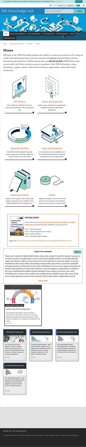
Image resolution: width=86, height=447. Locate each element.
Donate (55, 5)
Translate (30, 43)
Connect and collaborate (17, 33)
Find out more (59, 1)
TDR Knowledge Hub (17, 11)
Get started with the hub (16, 43)
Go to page (9, 323)
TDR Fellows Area (9, 38)
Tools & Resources (62, 33)
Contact (37, 43)
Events (72, 33)
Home (6, 33)
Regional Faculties (19, 148)
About (5, 43)
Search (79, 11)
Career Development (33, 33)
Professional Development (18, 309)
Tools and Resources (52, 148)
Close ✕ (77, 252)
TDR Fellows (19, 102)
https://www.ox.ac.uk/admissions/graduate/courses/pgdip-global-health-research (44, 241)
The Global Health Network (17, 5)
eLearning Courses (48, 33)
